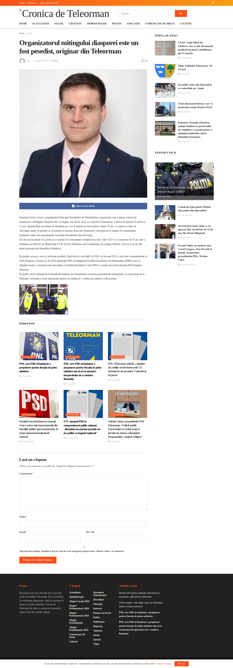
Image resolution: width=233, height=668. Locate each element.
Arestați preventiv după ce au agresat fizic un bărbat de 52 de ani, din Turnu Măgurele (195, 229)
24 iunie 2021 (165, 196)
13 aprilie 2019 (185, 215)
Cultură (186, 23)
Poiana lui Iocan (102, 613)
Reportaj (98, 626)
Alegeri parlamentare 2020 (79, 607)
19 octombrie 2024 (187, 264)
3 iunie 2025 (184, 141)
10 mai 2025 (184, 74)
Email (23, 532)
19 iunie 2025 (185, 238)
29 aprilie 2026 (27, 441)
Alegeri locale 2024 (79, 601)
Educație (133, 23)
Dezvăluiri (98, 599)
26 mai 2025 (184, 112)
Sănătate (75, 23)
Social (59, 23)
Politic (117, 23)
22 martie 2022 (185, 58)
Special (97, 639)
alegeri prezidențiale (76, 621)
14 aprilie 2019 (41, 60)
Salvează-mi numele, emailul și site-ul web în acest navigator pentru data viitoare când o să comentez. (72, 551)
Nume (23, 516)
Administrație (97, 23)
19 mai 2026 (26, 376)
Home (23, 23)
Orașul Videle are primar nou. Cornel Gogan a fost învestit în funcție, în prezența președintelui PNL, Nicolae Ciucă (195, 252)
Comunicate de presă (160, 23)
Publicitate (31, 3)
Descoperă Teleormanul (99, 593)
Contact (22, 3)
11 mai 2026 (115, 380)
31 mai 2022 (184, 93)
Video (96, 644)
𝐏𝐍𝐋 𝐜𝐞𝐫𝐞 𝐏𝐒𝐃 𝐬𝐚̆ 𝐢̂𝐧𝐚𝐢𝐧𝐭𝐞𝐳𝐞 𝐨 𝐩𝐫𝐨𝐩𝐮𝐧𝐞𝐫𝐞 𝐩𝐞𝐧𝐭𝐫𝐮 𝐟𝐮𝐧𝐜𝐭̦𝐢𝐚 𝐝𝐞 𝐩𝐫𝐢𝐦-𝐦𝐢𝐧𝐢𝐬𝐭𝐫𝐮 (38, 367)
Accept (181, 663)
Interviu (97, 608)
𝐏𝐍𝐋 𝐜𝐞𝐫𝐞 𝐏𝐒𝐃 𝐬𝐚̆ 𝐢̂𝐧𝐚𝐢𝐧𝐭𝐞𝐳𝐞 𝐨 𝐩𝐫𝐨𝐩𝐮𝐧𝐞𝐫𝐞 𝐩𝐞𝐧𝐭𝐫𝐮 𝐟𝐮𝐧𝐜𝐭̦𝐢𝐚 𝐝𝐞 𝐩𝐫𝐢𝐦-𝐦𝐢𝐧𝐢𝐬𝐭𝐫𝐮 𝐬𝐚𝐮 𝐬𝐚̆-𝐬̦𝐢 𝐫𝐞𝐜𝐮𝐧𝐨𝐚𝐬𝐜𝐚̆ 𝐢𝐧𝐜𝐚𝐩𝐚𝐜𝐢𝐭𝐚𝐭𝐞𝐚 (83, 371)
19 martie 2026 (71, 438)
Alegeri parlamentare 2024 (79, 614)
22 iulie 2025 (115, 441)
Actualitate (40, 23)
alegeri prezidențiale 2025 (78, 628)
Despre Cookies (163, 663)
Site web (90, 532)
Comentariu (26, 473)
